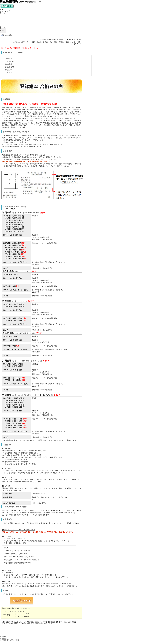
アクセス (3, 13)
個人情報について (6, 638)
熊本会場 (8, 64)
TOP (1, 9)
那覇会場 (8, 70)
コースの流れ (10, 209)
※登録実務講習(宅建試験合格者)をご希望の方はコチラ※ (61, 39)
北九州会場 (9, 61)
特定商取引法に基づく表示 (9, 640)
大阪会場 (8, 72)
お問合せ (3, 636)
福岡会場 (8, 59)
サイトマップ (5, 11)
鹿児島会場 (9, 67)
